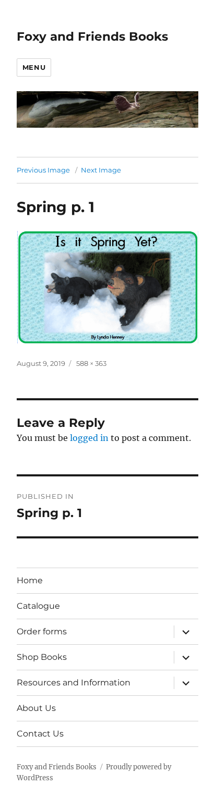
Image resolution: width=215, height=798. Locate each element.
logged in (89, 438)
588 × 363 (91, 363)
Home (30, 580)
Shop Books (42, 657)
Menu (33, 67)
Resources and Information (73, 682)
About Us (36, 708)
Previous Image (43, 170)
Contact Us (40, 734)
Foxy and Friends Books (92, 36)
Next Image (101, 170)
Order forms (42, 631)
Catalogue (38, 606)
